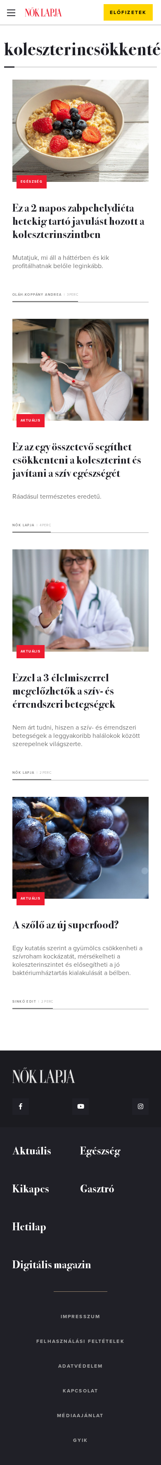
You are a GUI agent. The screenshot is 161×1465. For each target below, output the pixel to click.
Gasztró (97, 1188)
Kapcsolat (80, 1391)
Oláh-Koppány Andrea (37, 295)
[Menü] (11, 12)
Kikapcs (30, 1188)
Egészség (32, 182)
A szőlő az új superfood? (65, 924)
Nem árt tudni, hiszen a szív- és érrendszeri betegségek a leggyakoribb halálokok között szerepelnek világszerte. (76, 735)
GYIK (80, 1440)
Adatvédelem (80, 1366)
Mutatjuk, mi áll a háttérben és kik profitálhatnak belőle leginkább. (60, 262)
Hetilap (29, 1226)
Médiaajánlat (80, 1415)
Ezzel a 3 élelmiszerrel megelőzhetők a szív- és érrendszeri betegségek (63, 690)
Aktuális (30, 420)
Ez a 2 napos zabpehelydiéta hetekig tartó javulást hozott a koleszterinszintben (78, 220)
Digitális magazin (51, 1264)
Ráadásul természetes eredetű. (57, 496)
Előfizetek (128, 12)
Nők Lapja (43, 11)
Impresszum (80, 1316)
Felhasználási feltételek (80, 1341)
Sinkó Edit (24, 1001)
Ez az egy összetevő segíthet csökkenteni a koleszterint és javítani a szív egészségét (76, 459)
